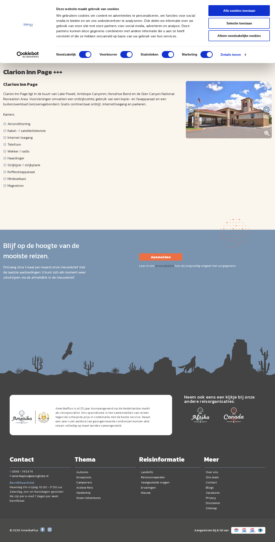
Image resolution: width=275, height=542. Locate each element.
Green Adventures (88, 498)
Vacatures (213, 493)
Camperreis (84, 482)
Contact (211, 482)
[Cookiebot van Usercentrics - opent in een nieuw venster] (28, 54)
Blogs (210, 487)
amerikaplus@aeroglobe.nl (30, 476)
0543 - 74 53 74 (22, 471)
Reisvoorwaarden (153, 477)
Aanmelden (161, 257)
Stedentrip (83, 493)
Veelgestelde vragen (155, 482)
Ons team (212, 477)
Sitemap (211, 508)
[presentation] (191, 109)
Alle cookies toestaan (239, 10)
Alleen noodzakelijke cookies (239, 36)
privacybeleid (164, 266)
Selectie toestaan (239, 23)
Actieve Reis (84, 487)
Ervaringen (148, 487)
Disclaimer (213, 503)
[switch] (126, 54)
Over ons (212, 472)
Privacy (211, 498)
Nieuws (146, 493)
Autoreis (82, 472)
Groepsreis (83, 477)
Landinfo (147, 472)
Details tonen (231, 54)
